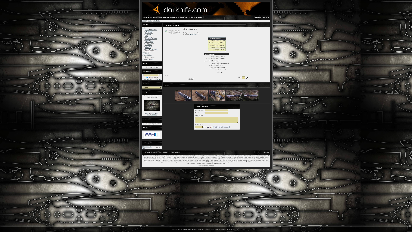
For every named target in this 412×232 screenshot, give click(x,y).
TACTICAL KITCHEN (151, 39)
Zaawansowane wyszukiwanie (152, 79)
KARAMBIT (148, 40)
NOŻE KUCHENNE (147, 59)
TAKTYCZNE (149, 33)
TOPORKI (148, 48)
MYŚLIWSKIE (149, 37)
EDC (146, 36)
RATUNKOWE (149, 42)
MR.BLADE (193, 34)
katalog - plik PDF (152, 115)
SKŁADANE (156, 21)
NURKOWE (148, 45)
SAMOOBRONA (146, 55)
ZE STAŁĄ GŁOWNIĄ (151, 30)
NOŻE (150, 21)
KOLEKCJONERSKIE (151, 49)
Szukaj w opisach (153, 78)
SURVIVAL (148, 34)
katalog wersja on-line (151, 113)
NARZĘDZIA (145, 53)
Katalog (144, 21)
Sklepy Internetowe (203, 165)
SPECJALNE (149, 46)
